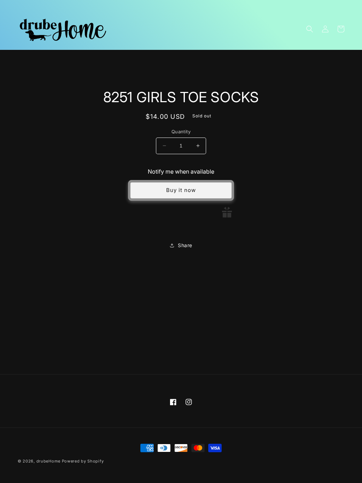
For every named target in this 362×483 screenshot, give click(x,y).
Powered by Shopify (83, 461)
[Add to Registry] (227, 212)
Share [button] (185, 245)
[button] (309, 29)
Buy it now (181, 190)
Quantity (181, 131)
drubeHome (48, 461)
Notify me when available (181, 171)
